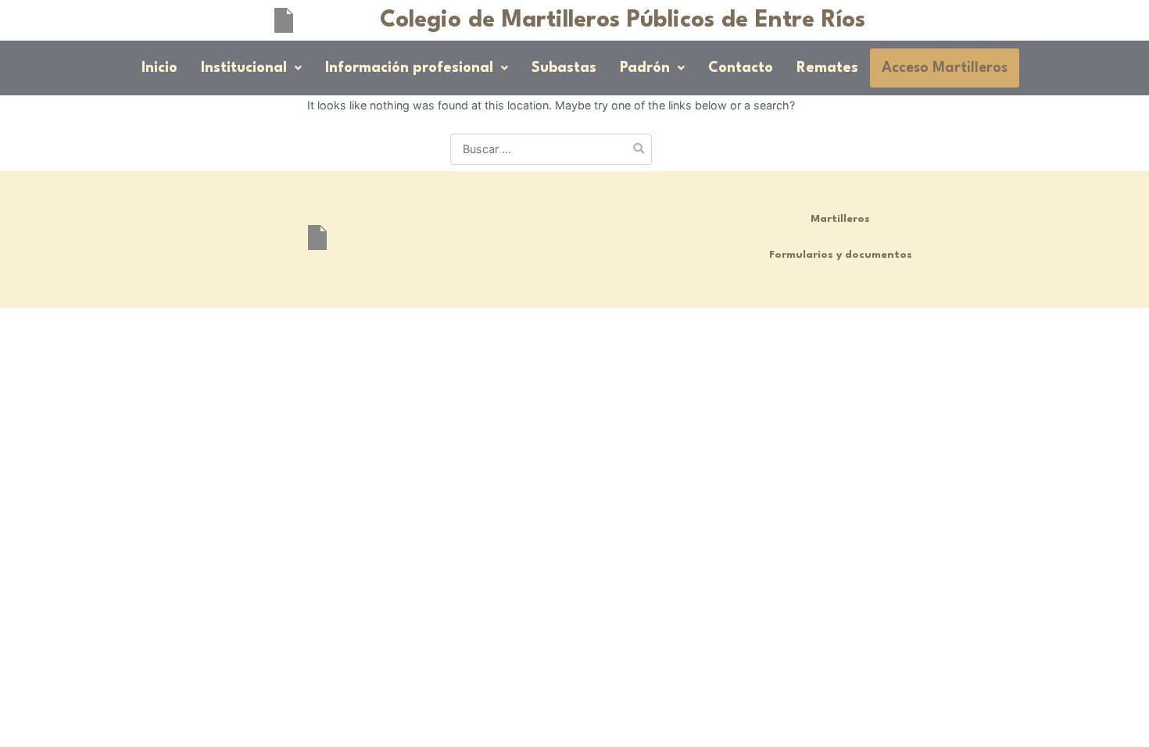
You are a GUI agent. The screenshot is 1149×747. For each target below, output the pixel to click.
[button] (251, 68)
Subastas (564, 68)
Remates (827, 68)
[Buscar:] (551, 149)
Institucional (244, 68)
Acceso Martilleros (945, 68)
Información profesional (409, 68)
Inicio (159, 68)
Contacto (740, 68)
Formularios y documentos (840, 255)
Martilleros (840, 219)
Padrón (645, 68)
